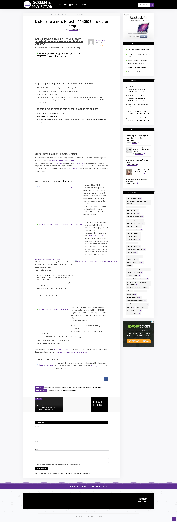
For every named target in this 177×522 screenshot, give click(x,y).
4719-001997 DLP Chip (134, 198)
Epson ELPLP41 (132, 243)
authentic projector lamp (135, 220)
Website (37, 457)
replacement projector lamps (136, 301)
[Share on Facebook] (106, 381)
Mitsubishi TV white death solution (137, 279)
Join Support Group (71, 5)
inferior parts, (57, 163)
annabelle (134, 142)
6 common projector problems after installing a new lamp (142, 150)
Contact (84, 5)
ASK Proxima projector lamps (136, 207)
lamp (139, 272)
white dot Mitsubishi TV (134, 310)
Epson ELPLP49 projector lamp (136, 249)
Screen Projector (132, 164)
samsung (130, 307)
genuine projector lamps (135, 262)
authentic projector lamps (135, 223)
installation (131, 272)
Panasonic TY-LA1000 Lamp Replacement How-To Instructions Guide (137, 161)
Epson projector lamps (134, 256)
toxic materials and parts (81, 166)
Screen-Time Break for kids (137, 67)
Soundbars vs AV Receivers (136, 72)
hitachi (129, 266)
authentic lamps (133, 213)
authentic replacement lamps (52, 387)
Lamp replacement (133, 275)
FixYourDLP (60, 15)
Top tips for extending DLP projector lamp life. (72, 352)
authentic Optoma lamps (135, 217)
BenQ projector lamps (134, 226)
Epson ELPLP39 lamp (133, 239)
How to (26, 495)
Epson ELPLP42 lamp (133, 246)
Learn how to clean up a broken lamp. (47, 259)
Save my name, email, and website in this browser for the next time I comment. (59, 465)
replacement (131, 294)
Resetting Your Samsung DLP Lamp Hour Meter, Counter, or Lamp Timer (137, 138)
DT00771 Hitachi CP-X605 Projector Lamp (50, 113)
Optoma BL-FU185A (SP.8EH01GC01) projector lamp (136, 283)
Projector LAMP (140, 291)
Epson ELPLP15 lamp (133, 233)
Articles (38, 399)
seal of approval (72, 169)
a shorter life (79, 163)
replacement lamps (134, 297)
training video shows (98, 366)
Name (37, 441)
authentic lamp (132, 210)
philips (129, 291)
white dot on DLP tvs (133, 314)
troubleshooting (142, 307)
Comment (38, 426)
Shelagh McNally (73, 29)
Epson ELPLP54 (132, 253)
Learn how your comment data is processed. (75, 473)
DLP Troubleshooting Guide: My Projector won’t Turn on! (136, 89)
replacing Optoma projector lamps (137, 304)
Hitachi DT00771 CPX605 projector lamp (61, 160)
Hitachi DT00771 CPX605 (57, 98)
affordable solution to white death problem (136, 203)
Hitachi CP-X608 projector (69, 387)
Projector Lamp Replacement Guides (65, 390)
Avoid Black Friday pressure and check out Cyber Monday (47, 409)
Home (59, 5)
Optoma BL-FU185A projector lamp (137, 287)
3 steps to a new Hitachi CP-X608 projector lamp (78, 15)
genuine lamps (132, 259)
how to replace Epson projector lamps (138, 269)
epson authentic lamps (134, 230)
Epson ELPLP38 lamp (133, 236)
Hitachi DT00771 (64, 181)
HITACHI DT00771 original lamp (47, 116)
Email (37, 449)
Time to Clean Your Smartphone (138, 50)
